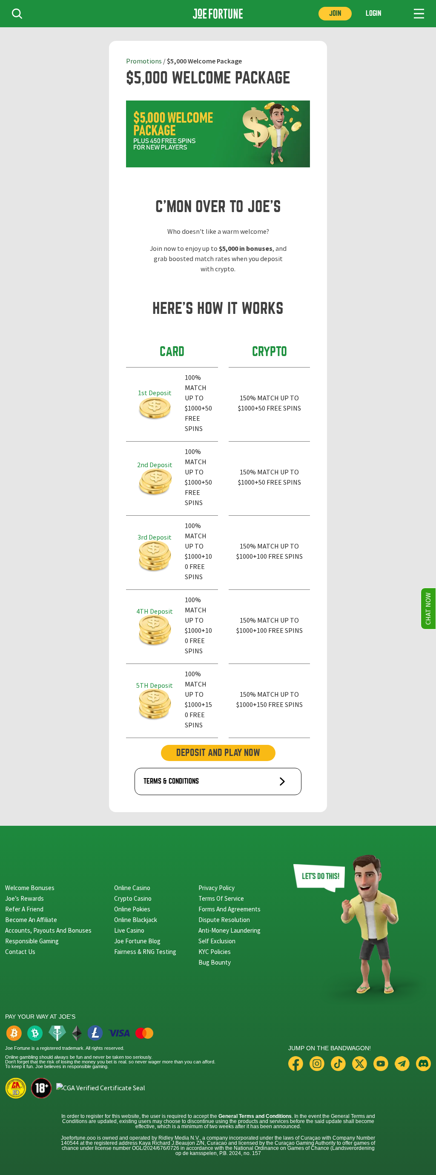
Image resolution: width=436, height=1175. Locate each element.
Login (373, 13)
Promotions (144, 61)
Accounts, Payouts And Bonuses (48, 930)
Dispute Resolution (224, 919)
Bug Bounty (214, 962)
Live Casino (129, 930)
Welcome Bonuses (29, 888)
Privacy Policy (216, 888)
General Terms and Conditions (255, 1116)
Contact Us (20, 951)
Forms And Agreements (229, 909)
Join (335, 13)
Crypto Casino (133, 898)
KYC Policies (214, 951)
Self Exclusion (216, 941)
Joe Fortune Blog (137, 941)
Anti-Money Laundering (229, 930)
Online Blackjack (135, 919)
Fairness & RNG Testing (145, 951)
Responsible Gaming (32, 941)
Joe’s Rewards (24, 898)
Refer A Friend (24, 909)
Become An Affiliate (31, 919)
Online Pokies (132, 909)
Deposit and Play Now (218, 753)
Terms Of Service (221, 898)
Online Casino (132, 888)
